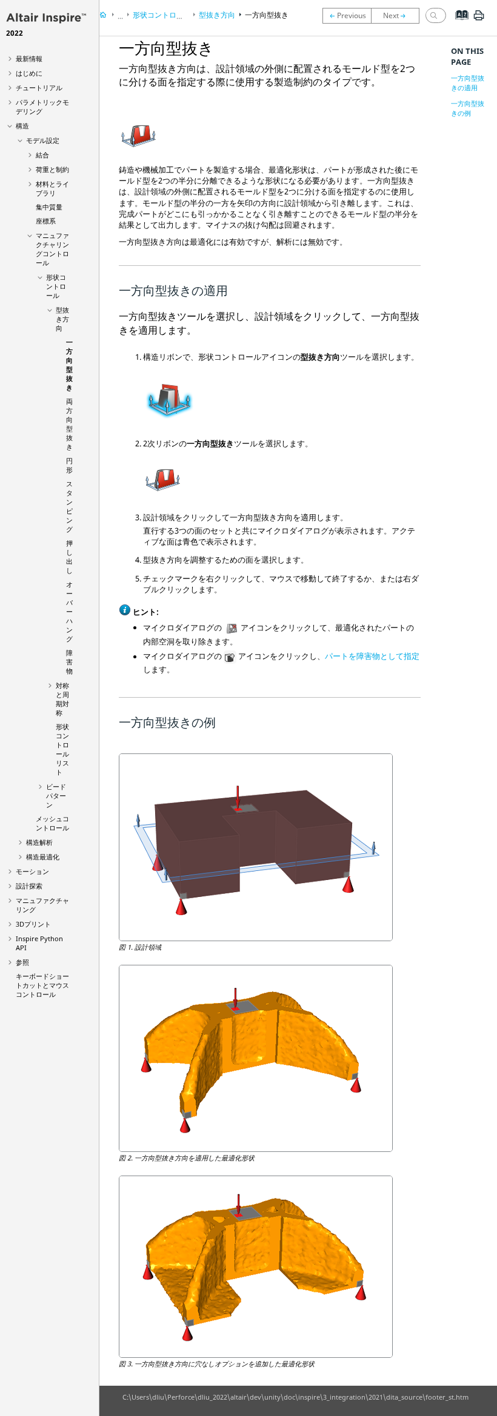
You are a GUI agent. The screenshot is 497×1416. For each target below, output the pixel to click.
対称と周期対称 (62, 699)
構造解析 (39, 842)
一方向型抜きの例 (467, 108)
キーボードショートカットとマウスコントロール (42, 985)
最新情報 (29, 58)
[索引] (458, 24)
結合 (42, 154)
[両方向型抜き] (398, 16)
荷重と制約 (52, 169)
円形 (69, 465)
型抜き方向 (62, 318)
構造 (22, 125)
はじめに (29, 73)
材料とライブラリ (52, 188)
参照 (22, 962)
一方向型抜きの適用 (467, 82)
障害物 (69, 661)
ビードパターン (56, 795)
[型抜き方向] (346, 16)
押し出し (69, 556)
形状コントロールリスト (62, 749)
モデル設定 (42, 140)
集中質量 (49, 206)
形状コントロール (56, 286)
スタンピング (69, 506)
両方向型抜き (69, 424)
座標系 (46, 220)
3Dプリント (33, 923)
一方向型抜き (69, 364)
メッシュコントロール (52, 823)
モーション (32, 871)
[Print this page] (478, 20)
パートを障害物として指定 (372, 656)
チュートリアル (39, 87)
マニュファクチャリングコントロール (52, 249)
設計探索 (29, 885)
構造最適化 (42, 856)
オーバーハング (69, 611)
